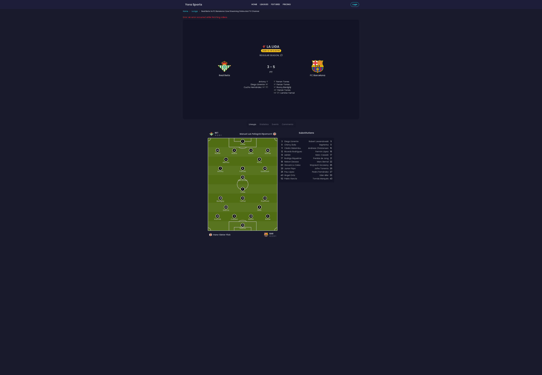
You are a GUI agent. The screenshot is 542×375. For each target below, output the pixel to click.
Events (275, 124)
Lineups (252, 124)
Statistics (264, 124)
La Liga (195, 11)
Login (354, 4)
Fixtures (275, 4)
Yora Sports (193, 4)
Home (254, 4)
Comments (287, 124)
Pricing (287, 4)
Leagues (264, 4)
